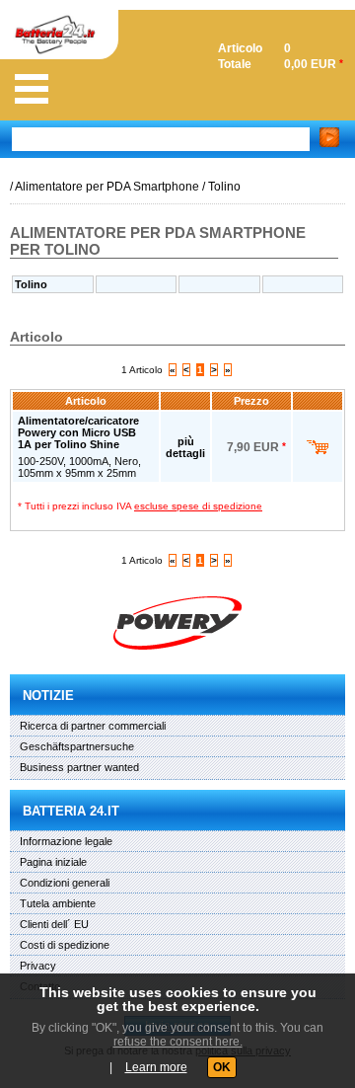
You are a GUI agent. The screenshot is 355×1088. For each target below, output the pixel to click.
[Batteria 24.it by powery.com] (177, 623)
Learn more (156, 1067)
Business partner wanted (79, 767)
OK (222, 1067)
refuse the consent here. (178, 1042)
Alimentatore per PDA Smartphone (107, 187)
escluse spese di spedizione (198, 506)
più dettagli (185, 447)
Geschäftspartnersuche (77, 746)
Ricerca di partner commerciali (93, 726)
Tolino (224, 187)
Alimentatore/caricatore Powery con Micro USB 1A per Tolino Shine (78, 432)
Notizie (48, 695)
